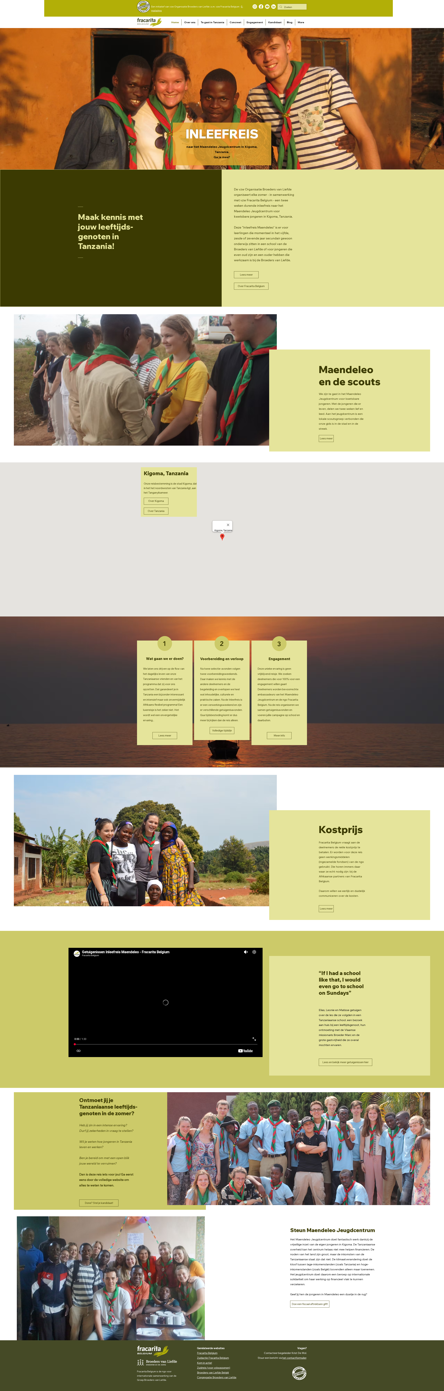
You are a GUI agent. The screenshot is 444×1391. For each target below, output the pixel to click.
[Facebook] (261, 6)
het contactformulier (294, 1357)
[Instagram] (255, 6)
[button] (190, 22)
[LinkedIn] (273, 6)
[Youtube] (267, 6)
